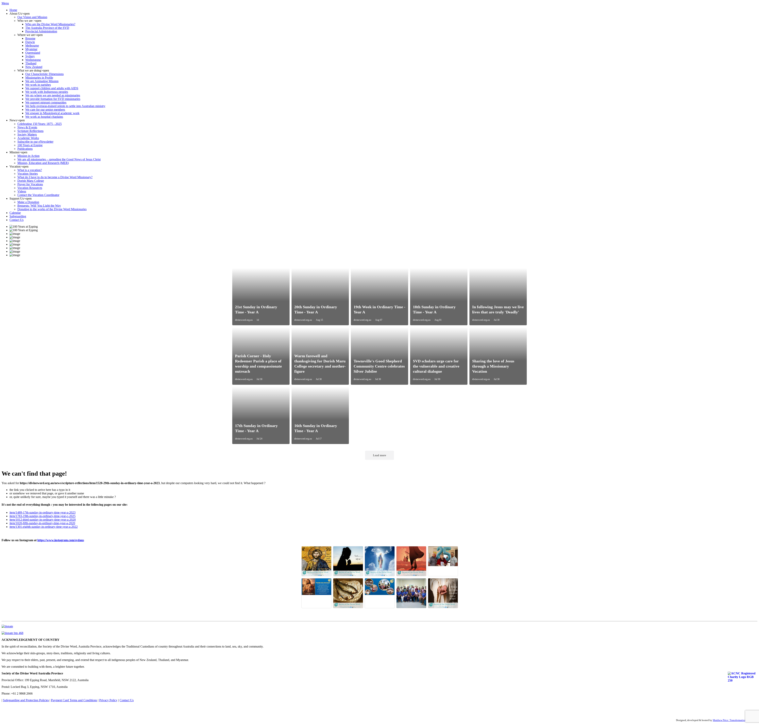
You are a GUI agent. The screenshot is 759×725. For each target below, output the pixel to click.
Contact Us (127, 700)
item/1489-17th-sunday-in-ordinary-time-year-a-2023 (42, 512)
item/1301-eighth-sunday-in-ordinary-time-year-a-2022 (43, 526)
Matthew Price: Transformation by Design (735, 720)
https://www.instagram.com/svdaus (60, 540)
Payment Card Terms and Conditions (74, 700)
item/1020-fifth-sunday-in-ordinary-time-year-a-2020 (42, 523)
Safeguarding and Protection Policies (26, 700)
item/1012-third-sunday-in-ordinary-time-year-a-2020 (42, 519)
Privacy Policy (108, 700)
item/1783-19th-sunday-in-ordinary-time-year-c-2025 (42, 516)
